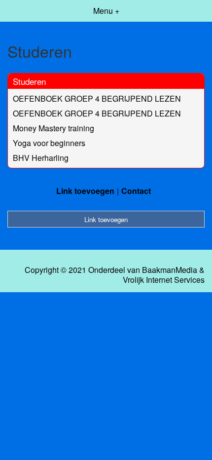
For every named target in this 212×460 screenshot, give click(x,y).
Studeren (29, 81)
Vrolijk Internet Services (164, 280)
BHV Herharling (41, 157)
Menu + (106, 10)
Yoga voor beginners (49, 143)
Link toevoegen (85, 190)
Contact (136, 190)
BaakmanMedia (169, 270)
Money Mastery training (53, 128)
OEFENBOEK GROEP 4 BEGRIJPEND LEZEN (97, 98)
